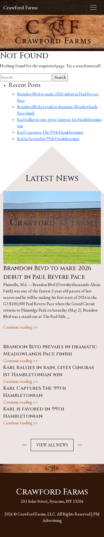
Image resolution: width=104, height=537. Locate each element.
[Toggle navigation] (93, 7)
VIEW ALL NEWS (52, 445)
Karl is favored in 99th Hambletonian (48, 138)
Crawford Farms (20, 7)
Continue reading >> (20, 327)
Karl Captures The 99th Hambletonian (50, 132)
